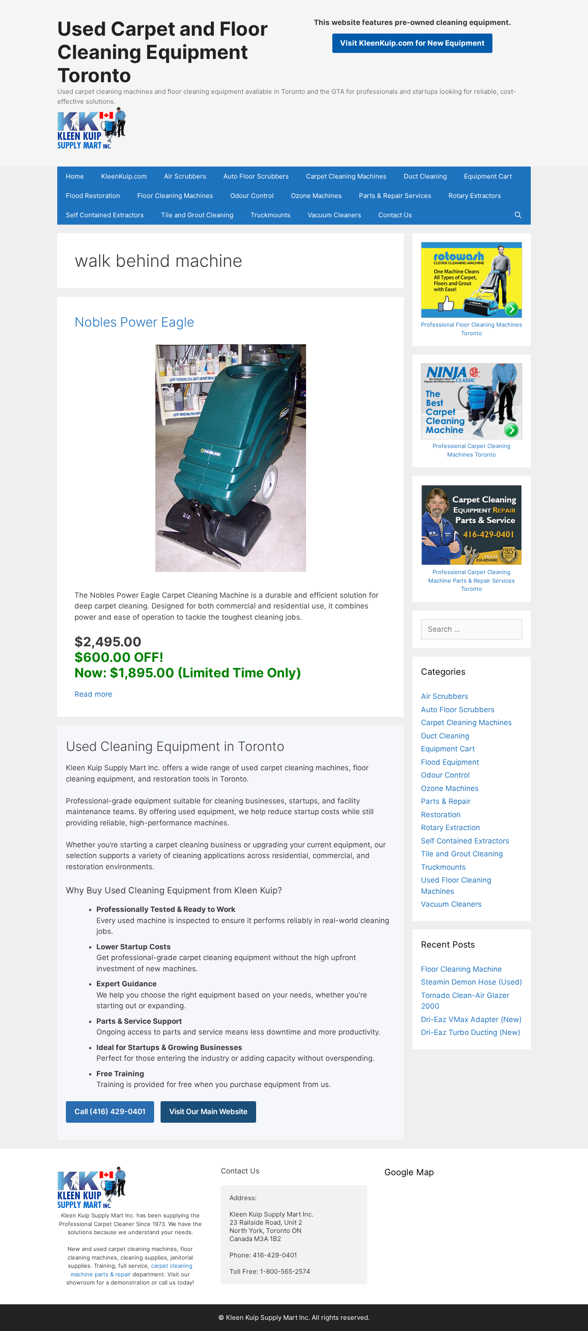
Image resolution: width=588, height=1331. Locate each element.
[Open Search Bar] (518, 215)
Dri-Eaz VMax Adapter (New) (471, 1019)
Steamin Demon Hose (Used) (471, 982)
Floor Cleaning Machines (175, 195)
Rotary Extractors (475, 195)
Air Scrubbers (185, 176)
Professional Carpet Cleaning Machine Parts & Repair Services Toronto (471, 580)
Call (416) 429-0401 (109, 1111)
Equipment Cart (488, 176)
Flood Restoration (93, 195)
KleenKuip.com (124, 176)
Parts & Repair (445, 801)
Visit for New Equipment (412, 43)
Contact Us (395, 215)
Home (75, 176)
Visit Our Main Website (208, 1111)
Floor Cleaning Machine (461, 969)
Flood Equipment (450, 762)
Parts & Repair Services (395, 195)
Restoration (441, 814)
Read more (93, 694)
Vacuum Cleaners (334, 215)
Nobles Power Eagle (134, 322)
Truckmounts (271, 215)
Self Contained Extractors (105, 215)
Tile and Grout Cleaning (197, 215)
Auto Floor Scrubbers (256, 176)
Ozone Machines (316, 195)
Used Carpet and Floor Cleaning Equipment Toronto (162, 52)
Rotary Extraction (450, 827)
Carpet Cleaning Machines (346, 176)
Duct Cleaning (425, 176)
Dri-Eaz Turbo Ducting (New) (470, 1032)
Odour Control (252, 195)
